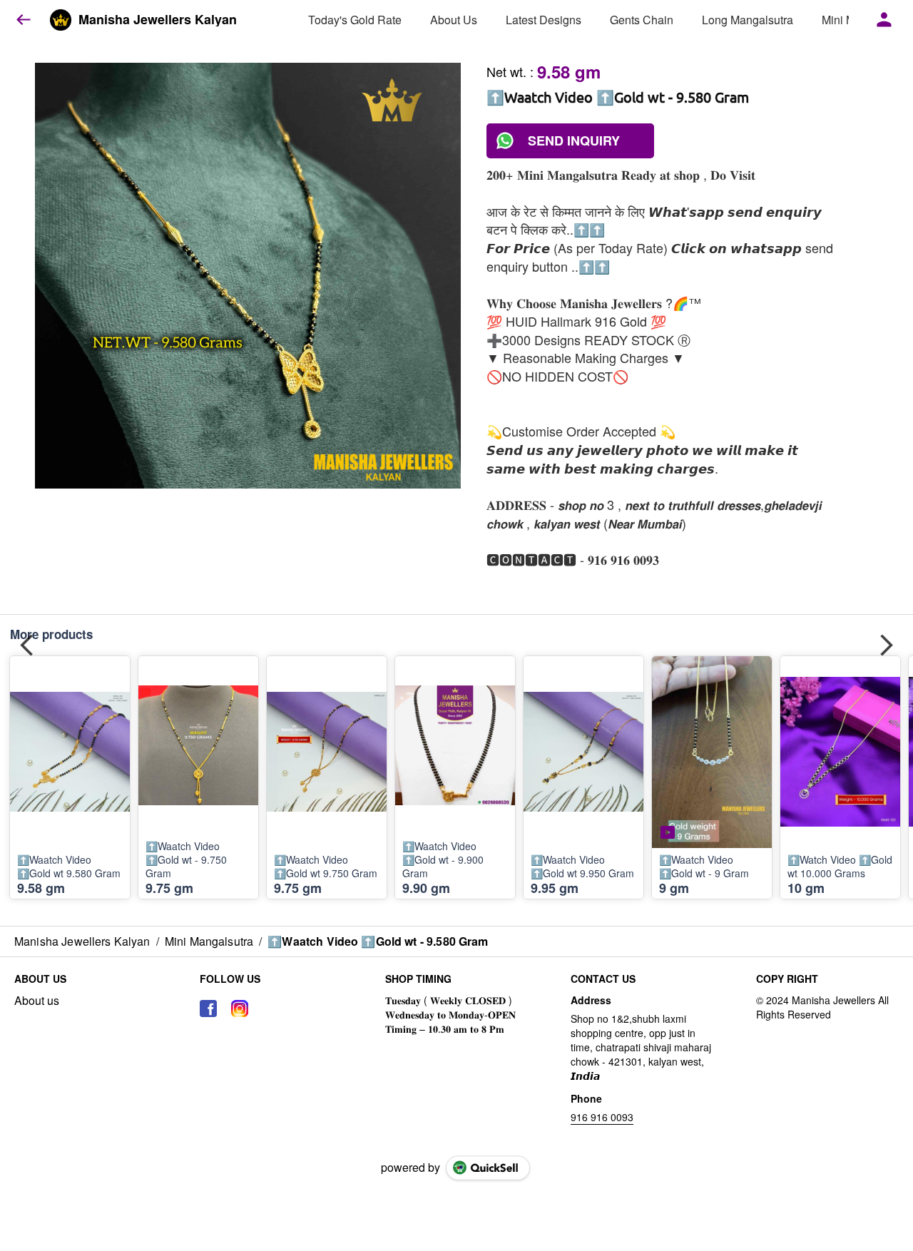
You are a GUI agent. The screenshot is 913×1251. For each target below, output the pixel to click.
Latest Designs (543, 19)
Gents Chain (641, 19)
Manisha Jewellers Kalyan (157, 20)
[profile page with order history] (884, 20)
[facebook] (208, 1008)
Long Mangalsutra (747, 19)
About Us (453, 19)
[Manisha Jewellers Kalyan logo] (60, 20)
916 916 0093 (602, 1117)
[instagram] (239, 1008)
